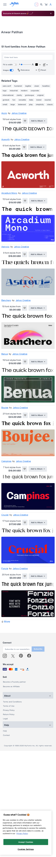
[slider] (26, 64)
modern (24, 91)
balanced (22, 104)
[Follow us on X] (14, 656)
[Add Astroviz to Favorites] (24, 254)
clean (36, 86)
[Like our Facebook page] (30, 656)
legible (28, 86)
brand (38, 100)
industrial (14, 91)
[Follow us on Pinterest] (22, 656)
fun (14, 100)
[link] (46, 4)
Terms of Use (8, 706)
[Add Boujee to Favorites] (25, 415)
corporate (35, 91)
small (5, 104)
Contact (6, 735)
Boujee (4, 407)
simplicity (40, 104)
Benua (4, 353)
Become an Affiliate (11, 686)
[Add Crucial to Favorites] (24, 522)
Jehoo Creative (19, 113)
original (40, 95)
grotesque (29, 95)
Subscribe (38, 649)
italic (31, 100)
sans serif (7, 86)
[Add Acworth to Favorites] (24, 147)
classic (50, 104)
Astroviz (5, 246)
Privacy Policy (9, 710)
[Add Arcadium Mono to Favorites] (25, 200)
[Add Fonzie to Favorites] (24, 576)
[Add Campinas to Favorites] (24, 469)
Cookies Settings (26, 849)
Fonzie (4, 568)
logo (5, 91)
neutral (48, 100)
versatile (22, 100)
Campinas (6, 461)
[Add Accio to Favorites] (25, 121)
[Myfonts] (14, 5)
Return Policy (8, 714)
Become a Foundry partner (14, 682)
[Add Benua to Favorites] (25, 361)
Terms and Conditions (12, 701)
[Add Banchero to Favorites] (24, 308)
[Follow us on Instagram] (6, 656)
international (8, 95)
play (31, 104)
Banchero (6, 300)
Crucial (5, 514)
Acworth (5, 139)
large (12, 104)
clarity (19, 95)
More (7, 621)
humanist (18, 86)
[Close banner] (51, 13)
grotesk (6, 100)
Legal (5, 718)
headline (46, 86)
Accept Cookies (25, 842)
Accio (4, 113)
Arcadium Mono (9, 193)
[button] (38, 64)
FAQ (5, 731)
